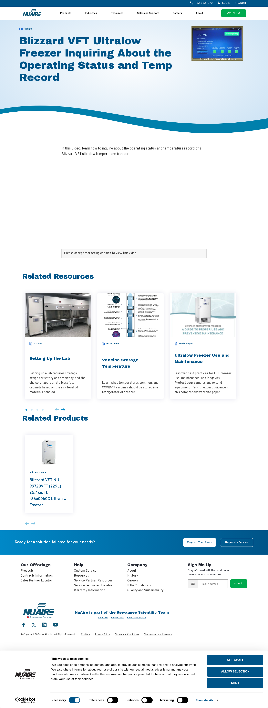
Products (65, 13)
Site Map (85, 634)
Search (240, 3)
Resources (117, 13)
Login (226, 3)
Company (137, 565)
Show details (204, 700)
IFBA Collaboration (140, 586)
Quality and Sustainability (145, 590)
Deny (235, 682)
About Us (103, 617)
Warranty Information (89, 590)
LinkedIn (44, 625)
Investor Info (117, 617)
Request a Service (236, 542)
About (199, 13)
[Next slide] (63, 410)
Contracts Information (37, 576)
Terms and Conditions (127, 634)
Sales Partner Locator (36, 581)
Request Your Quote (199, 542)
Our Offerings (36, 565)
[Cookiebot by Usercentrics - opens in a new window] (25, 700)
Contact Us (234, 13)
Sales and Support (148, 13)
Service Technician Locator (93, 586)
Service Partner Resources (93, 581)
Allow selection (235, 671)
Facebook (23, 625)
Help (78, 565)
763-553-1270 (204, 3)
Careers (177, 13)
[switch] (112, 700)
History (132, 576)
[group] (58, 346)
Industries (91, 13)
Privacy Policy (102, 634)
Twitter (34, 624)
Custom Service (85, 571)
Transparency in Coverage (158, 634)
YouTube (55, 625)
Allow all (235, 660)
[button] (26, 410)
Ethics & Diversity (136, 617)
